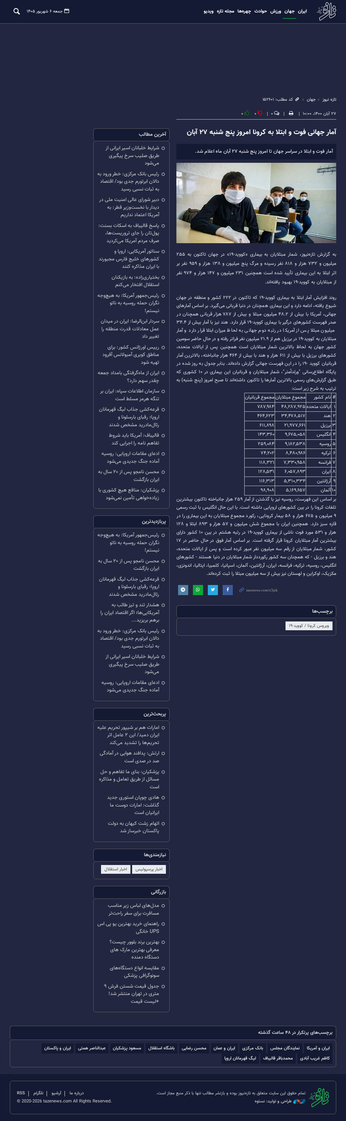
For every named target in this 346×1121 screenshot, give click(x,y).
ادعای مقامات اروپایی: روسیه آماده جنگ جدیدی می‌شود (130, 457)
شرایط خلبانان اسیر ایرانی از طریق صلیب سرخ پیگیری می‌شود (132, 155)
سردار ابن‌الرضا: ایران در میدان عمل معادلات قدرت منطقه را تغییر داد (130, 328)
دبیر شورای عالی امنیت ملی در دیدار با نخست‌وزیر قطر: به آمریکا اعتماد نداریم (129, 207)
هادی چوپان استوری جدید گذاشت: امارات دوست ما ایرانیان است (133, 805)
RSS (21, 1093)
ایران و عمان (224, 1048)
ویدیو (209, 11)
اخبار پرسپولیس (149, 869)
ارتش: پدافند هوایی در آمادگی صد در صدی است (129, 757)
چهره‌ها (244, 11)
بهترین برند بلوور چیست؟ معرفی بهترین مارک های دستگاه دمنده (134, 949)
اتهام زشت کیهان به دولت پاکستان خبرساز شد (133, 827)
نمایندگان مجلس (285, 1048)
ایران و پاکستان (57, 1048)
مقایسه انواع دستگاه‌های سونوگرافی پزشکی (134, 972)
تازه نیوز (325, 11)
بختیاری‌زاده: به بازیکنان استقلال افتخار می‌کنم (135, 281)
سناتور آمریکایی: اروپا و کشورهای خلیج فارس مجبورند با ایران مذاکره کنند (129, 259)
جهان (290, 11)
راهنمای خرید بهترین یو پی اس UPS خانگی (128, 928)
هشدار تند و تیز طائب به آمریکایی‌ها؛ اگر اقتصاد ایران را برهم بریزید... (129, 612)
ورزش (275, 11)
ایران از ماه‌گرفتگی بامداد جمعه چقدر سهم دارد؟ (128, 377)
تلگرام (38, 1093)
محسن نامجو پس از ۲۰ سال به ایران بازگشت (128, 476)
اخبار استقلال (115, 869)
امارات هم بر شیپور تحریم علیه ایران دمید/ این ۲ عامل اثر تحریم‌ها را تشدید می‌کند (128, 735)
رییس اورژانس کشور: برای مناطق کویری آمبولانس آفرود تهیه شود (130, 354)
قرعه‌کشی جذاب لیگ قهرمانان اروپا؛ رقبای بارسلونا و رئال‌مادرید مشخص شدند (129, 417)
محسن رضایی (194, 1048)
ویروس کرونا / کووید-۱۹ (309, 625)
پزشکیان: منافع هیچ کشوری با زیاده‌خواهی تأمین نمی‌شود (128, 494)
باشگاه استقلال (161, 1048)
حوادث (260, 11)
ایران (302, 11)
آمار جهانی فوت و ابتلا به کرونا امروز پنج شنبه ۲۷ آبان (261, 132)
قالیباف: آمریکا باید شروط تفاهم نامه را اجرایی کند (134, 439)
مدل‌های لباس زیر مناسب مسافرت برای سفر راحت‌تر (133, 909)
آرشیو (56, 1093)
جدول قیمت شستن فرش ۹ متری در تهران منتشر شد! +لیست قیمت (131, 994)
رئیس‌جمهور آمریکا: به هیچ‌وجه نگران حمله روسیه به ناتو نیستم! (128, 303)
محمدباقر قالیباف (278, 1058)
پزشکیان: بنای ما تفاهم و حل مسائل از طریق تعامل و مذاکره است (129, 779)
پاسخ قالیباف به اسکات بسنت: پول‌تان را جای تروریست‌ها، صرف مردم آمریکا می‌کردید (128, 233)
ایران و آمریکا (318, 1048)
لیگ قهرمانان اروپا (240, 1058)
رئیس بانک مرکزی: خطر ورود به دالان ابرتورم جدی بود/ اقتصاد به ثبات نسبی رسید (128, 181)
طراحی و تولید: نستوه (273, 1101)
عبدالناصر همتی (92, 1048)
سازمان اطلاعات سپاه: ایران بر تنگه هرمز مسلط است (129, 395)
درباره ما (77, 1093)
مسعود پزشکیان (127, 1048)
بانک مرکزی (252, 1048)
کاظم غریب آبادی (315, 1058)
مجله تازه (225, 11)
